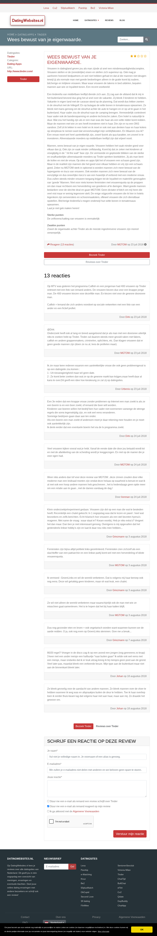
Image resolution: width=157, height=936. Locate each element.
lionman (125, 497)
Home (75, 20)
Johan (119, 676)
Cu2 (55, 8)
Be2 (93, 8)
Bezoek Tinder (97, 255)
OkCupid (85, 892)
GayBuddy (123, 901)
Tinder (41, 34)
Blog (122, 20)
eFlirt (120, 888)
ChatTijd (122, 879)
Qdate (121, 896)
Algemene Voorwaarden (86, 811)
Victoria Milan (106, 8)
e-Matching (86, 874)
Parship (82, 8)
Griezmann (118, 536)
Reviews (109, 20)
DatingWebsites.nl (27, 20)
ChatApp (122, 905)
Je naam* (52, 750)
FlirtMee (85, 905)
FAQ (25, 922)
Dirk (127, 317)
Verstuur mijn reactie (130, 834)
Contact (25, 917)
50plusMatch (68, 8)
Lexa (46, 8)
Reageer (55, 244)
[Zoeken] (146, 39)
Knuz (83, 879)
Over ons (61, 917)
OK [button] (142, 929)
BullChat (122, 883)
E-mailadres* (54, 764)
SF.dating (85, 901)
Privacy (96, 917)
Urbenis (125, 389)
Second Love (87, 896)
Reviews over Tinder (97, 262)
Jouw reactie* (54, 777)
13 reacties (67, 244)
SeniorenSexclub (126, 865)
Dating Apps (26, 34)
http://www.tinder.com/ (20, 71)
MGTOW (122, 244)
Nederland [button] (56, 922)
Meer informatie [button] (103, 931)
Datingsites (91, 20)
